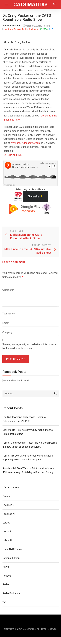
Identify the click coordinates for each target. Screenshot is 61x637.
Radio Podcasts (30, 29)
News (6, 566)
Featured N (9, 513)
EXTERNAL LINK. (12, 154)
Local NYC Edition (12, 549)
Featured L (8, 505)
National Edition (13, 29)
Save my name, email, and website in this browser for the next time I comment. (29, 346)
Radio (6, 584)
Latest (6, 522)
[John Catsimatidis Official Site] (31, 4)
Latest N (7, 540)
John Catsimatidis (11, 25)
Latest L (7, 531)
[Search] (55, 393)
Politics (7, 575)
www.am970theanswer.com (26, 142)
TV (4, 602)
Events (6, 496)
